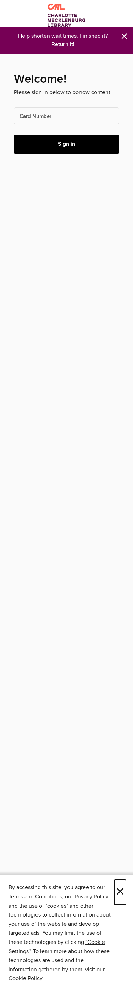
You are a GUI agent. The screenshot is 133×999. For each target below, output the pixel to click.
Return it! (62, 44)
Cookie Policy (25, 978)
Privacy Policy (91, 896)
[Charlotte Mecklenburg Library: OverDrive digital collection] (66, 15)
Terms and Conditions (35, 896)
